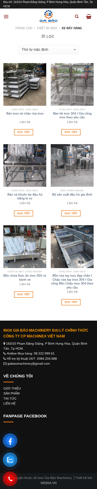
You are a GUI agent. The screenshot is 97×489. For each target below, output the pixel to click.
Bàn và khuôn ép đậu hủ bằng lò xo (24, 196)
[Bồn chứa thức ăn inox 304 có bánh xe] (24, 246)
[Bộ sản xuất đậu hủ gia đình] (72, 165)
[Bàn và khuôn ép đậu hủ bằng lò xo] (24, 165)
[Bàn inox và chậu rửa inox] (24, 84)
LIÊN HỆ (9, 403)
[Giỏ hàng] (88, 16)
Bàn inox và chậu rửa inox (25, 113)
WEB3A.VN (49, 483)
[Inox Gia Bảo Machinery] (48, 16)
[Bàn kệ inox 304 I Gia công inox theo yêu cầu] (72, 84)
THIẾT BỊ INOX (47, 28)
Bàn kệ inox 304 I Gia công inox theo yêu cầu (72, 115)
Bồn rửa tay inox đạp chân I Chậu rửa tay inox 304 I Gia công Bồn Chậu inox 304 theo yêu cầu (72, 281)
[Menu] (6, 16)
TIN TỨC (9, 398)
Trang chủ (23, 28)
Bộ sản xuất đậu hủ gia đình (72, 194)
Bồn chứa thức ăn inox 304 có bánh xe (24, 277)
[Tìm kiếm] (77, 16)
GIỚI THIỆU (12, 388)
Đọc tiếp (23, 132)
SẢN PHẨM (11, 393)
